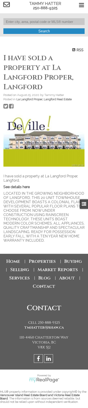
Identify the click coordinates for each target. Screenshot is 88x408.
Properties (42, 261)
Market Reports (58, 270)
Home (13, 261)
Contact (44, 286)
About (67, 278)
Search (44, 31)
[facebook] (39, 359)
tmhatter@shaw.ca (44, 327)
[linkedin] (49, 359)
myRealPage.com (44, 380)
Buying (73, 261)
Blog (44, 278)
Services (19, 278)
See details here (16, 187)
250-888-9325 (45, 8)
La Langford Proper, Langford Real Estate (44, 99)
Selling (19, 270)
